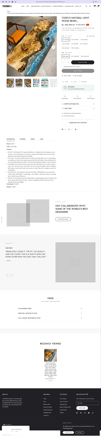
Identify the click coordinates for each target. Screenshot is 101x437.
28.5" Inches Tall (85, 56)
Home (8, 11)
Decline (79, 432)
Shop (44, 401)
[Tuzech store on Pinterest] (81, 413)
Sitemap (62, 412)
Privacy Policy (63, 398)
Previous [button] (10, 47)
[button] (86, 6)
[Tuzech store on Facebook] (77, 413)
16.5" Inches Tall (75, 56)
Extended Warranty (47, 410)
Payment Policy (63, 410)
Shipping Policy (63, 404)
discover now (63, 219)
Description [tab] (11, 139)
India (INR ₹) (8, 424)
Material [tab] (23, 139)
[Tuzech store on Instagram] (85, 413)
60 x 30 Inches (74, 39)
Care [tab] (41, 139)
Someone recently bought (16, 429)
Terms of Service (64, 401)
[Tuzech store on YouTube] (89, 413)
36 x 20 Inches (65, 44)
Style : (66, 52)
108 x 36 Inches (75, 48)
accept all (68, 432)
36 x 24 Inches (84, 39)
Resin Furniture (46, 404)
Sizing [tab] (33, 139)
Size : (67, 36)
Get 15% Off (1, 219)
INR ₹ (96, 1)
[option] (32, 46)
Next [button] (53, 47)
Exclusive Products (47, 407)
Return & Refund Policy (65, 407)
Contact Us (45, 415)
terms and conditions (75, 66)
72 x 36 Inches (65, 39)
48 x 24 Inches (65, 48)
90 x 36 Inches (83, 44)
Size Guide (91, 36)
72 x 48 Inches (74, 44)
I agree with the (72, 66)
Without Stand (65, 56)
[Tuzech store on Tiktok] (93, 413)
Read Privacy (70, 428)
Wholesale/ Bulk (47, 412)
